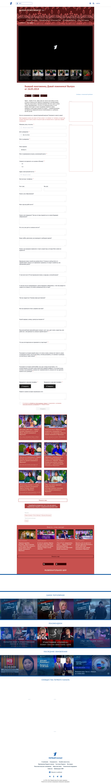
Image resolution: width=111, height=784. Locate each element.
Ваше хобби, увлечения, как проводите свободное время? (35, 238)
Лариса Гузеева (28, 515)
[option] (25, 74)
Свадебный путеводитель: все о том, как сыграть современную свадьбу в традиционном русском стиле (42, 505)
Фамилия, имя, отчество (26, 124)
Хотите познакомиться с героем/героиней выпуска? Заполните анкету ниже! (41, 115)
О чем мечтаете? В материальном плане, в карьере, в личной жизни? (38, 275)
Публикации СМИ (58, 768)
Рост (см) (21, 186)
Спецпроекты (53, 762)
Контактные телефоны (26, 179)
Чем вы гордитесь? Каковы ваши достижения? (32, 298)
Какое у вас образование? (26, 193)
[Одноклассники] (36, 96)
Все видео (70, 764)
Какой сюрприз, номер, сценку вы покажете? (31, 319)
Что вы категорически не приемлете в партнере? (33, 342)
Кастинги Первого (61, 764)
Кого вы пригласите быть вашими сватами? (31, 308)
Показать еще (43, 500)
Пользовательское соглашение (42, 766)
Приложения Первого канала (46, 764)
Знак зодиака (23, 146)
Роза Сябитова (37, 515)
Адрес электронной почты (26, 171)
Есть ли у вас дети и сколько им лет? (29, 227)
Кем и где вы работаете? (26, 204)
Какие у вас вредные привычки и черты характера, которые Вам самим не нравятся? (40, 249)
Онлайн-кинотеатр (64, 762)
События (50, 768)
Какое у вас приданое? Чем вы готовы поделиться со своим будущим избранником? (38, 215)
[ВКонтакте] (28, 96)
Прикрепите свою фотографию (28, 382)
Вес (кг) (46, 186)
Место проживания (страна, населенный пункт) (32, 154)
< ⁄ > (42, 96)
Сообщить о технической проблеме (84, 94)
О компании (45, 762)
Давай (30, 10)
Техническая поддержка (70, 766)
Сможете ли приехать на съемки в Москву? (31, 161)
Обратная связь (57, 766)
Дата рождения (23, 132)
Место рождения (24, 139)
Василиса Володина (46, 515)
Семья (26, 521)
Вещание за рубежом (56, 772)
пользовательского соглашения (31, 404)
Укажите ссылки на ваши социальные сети (31, 391)
